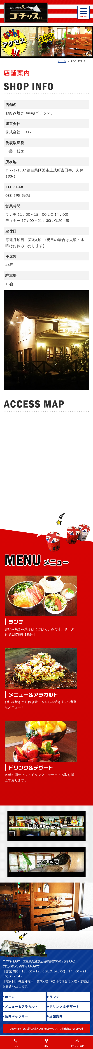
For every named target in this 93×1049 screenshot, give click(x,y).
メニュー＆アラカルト (21, 1006)
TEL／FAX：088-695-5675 (21, 966)
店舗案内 (56, 1016)
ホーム (62, 61)
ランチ (54, 997)
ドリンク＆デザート (64, 1006)
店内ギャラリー (16, 1016)
